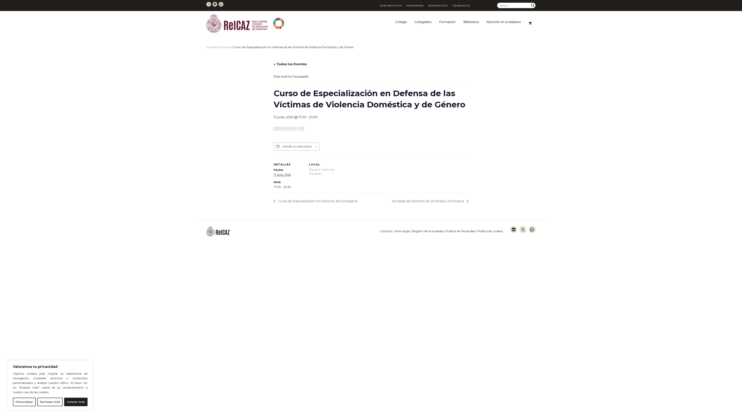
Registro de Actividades (428, 231)
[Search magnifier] (532, 5)
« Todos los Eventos (290, 64)
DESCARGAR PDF (289, 128)
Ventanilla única (438, 5)
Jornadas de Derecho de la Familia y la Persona (428, 201)
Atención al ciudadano (503, 22)
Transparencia (461, 5)
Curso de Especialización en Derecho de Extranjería (317, 201)
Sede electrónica (391, 5)
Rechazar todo (50, 402)
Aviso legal (402, 231)
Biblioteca (471, 22)
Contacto (386, 231)
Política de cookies (490, 231)
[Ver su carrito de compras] (530, 23)
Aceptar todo (76, 402)
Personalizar (24, 402)
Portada (211, 47)
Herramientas (414, 5)
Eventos (225, 47)
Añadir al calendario (297, 146)
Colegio (401, 22)
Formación (447, 22)
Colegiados (423, 22)
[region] (50, 385)
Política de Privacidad (461, 231)
